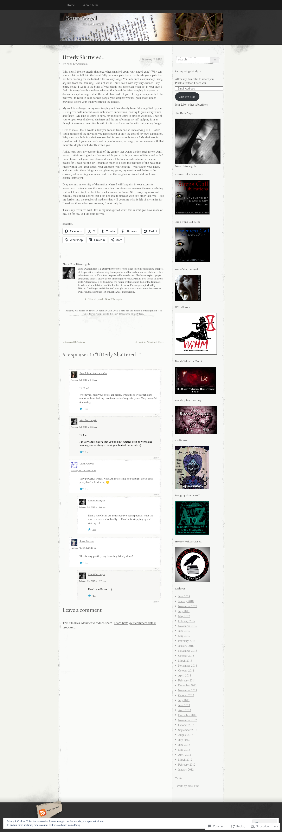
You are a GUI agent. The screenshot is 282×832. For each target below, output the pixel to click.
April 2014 (184, 675)
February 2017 (186, 621)
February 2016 (186, 641)
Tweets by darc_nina (187, 786)
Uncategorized (150, 310)
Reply (156, 414)
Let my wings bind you (188, 71)
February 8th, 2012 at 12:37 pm (92, 581)
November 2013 (187, 690)
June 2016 (184, 631)
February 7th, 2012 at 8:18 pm (83, 547)
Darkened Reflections (74, 341)
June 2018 (184, 596)
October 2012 (186, 725)
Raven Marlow (86, 541)
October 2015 (186, 656)
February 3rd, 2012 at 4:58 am (83, 470)
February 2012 (186, 764)
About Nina (90, 5)
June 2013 (184, 705)
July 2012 (184, 740)
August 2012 (185, 735)
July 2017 (184, 611)
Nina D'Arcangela (77, 64)
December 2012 (187, 715)
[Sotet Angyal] (141, 27)
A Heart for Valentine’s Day (149, 341)
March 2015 (185, 660)
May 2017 (184, 616)
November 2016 (187, 626)
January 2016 (186, 646)
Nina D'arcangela (88, 420)
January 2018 (186, 601)
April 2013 (184, 710)
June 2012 (184, 745)
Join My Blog (187, 97)
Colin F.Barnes (86, 463)
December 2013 (187, 685)
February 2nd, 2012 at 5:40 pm (84, 379)
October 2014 (186, 670)
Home (71, 5)
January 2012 (186, 769)
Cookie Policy (73, 824)
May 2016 (184, 636)
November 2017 (187, 606)
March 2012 (185, 759)
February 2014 (186, 680)
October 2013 (186, 695)
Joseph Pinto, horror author (93, 373)
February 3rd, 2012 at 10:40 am (92, 507)
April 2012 (184, 755)
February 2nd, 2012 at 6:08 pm (84, 426)
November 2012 (187, 720)
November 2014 (187, 665)
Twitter (179, 778)
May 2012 (184, 750)
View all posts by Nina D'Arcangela (105, 299)
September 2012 (187, 730)
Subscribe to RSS (48, 813)
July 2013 (184, 700)
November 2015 (187, 651)
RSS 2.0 (135, 313)
